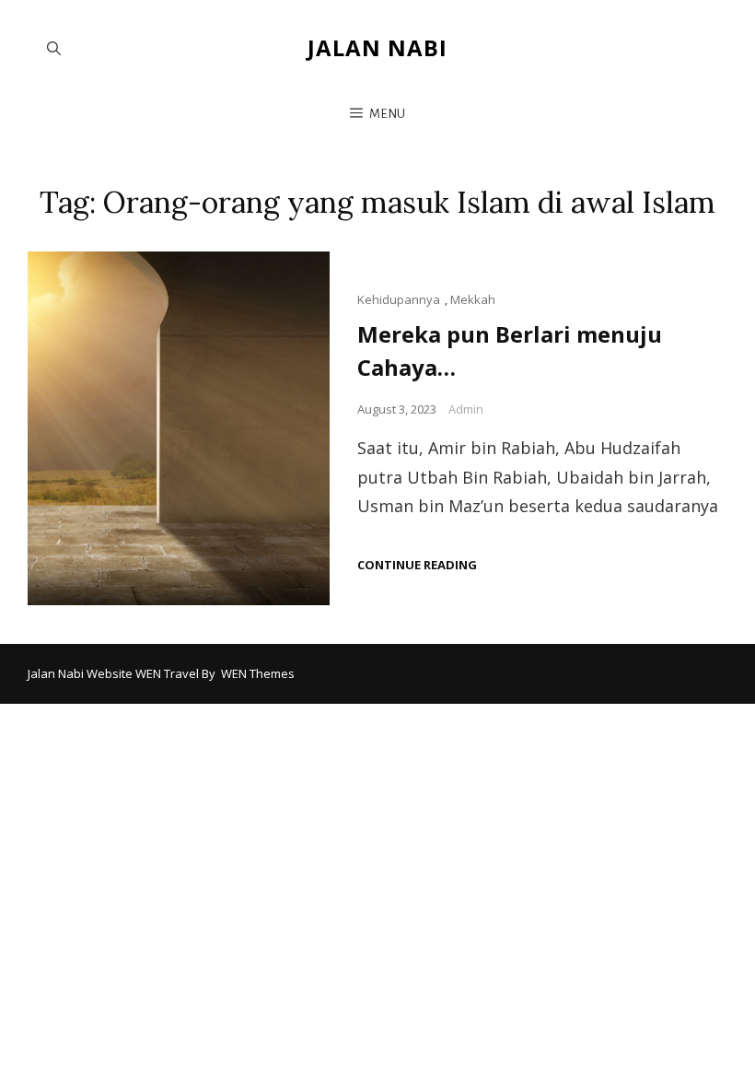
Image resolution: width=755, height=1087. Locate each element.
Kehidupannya (398, 299)
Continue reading (417, 565)
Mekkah (472, 299)
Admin (465, 409)
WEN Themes (258, 673)
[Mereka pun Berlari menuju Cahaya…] (179, 428)
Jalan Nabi (377, 47)
